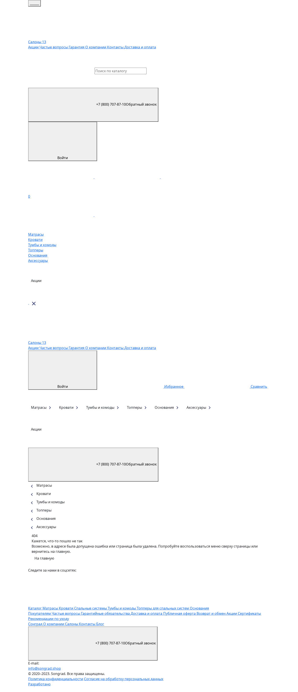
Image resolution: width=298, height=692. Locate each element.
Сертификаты (249, 613)
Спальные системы (91, 608)
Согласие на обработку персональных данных (123, 679)
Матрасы (36, 234)
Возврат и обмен (211, 613)
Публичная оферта (180, 613)
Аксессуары (38, 260)
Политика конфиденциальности (55, 679)
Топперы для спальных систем (163, 608)
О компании (96, 47)
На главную (44, 558)
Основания (37, 255)
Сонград (35, 624)
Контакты (115, 47)
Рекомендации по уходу (48, 618)
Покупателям (40, 613)
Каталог (35, 608)
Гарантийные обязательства (106, 613)
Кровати (35, 239)
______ (34, 3)
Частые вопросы (54, 47)
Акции (33, 47)
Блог (100, 624)
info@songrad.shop (44, 668)
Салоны (72, 624)
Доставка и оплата (140, 47)
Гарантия (77, 47)
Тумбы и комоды (42, 244)
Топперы (35, 250)
